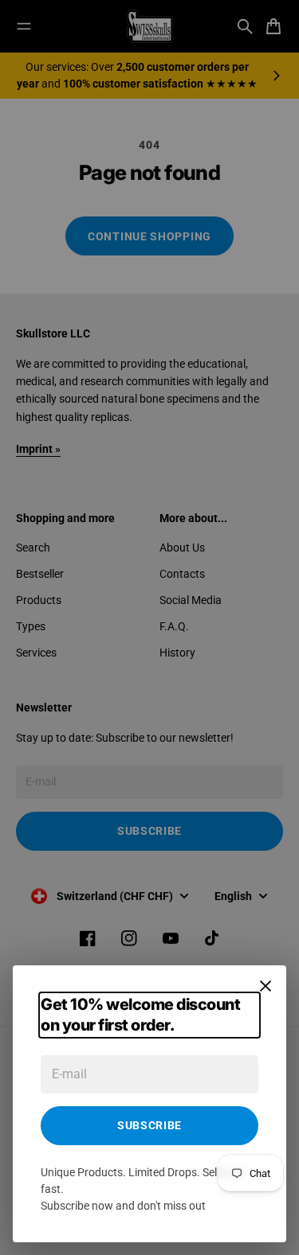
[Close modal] (265, 986)
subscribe (149, 1125)
